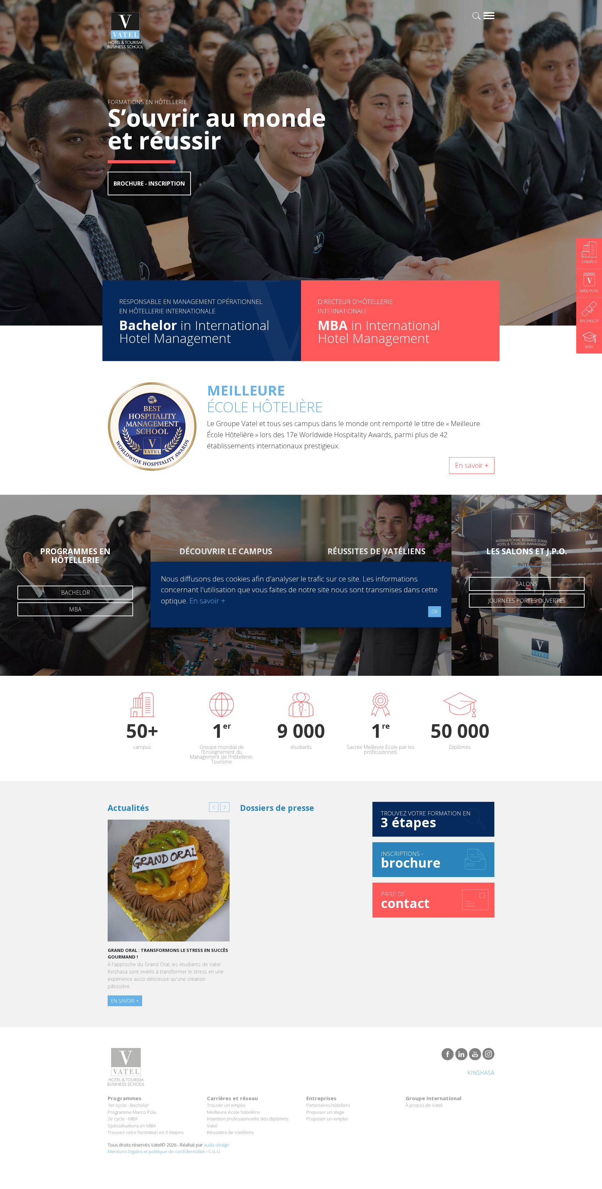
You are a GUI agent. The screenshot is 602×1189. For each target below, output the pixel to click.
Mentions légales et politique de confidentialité (156, 1151)
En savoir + (471, 465)
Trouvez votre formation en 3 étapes (145, 1132)
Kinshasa (480, 1073)
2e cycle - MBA (123, 1119)
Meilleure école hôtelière (233, 1112)
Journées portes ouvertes (526, 600)
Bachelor (75, 592)
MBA (75, 609)
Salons (527, 584)
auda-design (216, 1145)
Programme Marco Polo (132, 1112)
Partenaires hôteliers (328, 1105)
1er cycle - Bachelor (128, 1105)
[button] (213, 807)
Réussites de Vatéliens (230, 1132)
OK (434, 611)
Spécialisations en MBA (132, 1125)
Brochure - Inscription (149, 183)
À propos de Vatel (424, 1105)
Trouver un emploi (226, 1105)
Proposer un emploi (327, 1119)
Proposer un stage (325, 1112)
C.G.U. (214, 1151)
